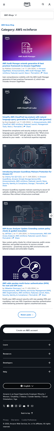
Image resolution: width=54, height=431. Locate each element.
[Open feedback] (51, 215)
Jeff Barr (8, 233)
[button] (27, 15)
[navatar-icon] (49, 4)
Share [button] (45, 73)
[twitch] (20, 406)
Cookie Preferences (29, 420)
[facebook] (8, 406)
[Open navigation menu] (4, 5)
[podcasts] (28, 406)
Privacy (6, 420)
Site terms (15, 420)
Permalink (35, 73)
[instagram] (16, 406)
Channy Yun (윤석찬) (13, 177)
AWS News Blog (7, 25)
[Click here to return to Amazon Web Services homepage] (27, 4)
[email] (32, 406)
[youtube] (24, 406)
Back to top (25, 413)
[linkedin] (12, 406)
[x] (4, 406)
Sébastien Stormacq (12, 288)
